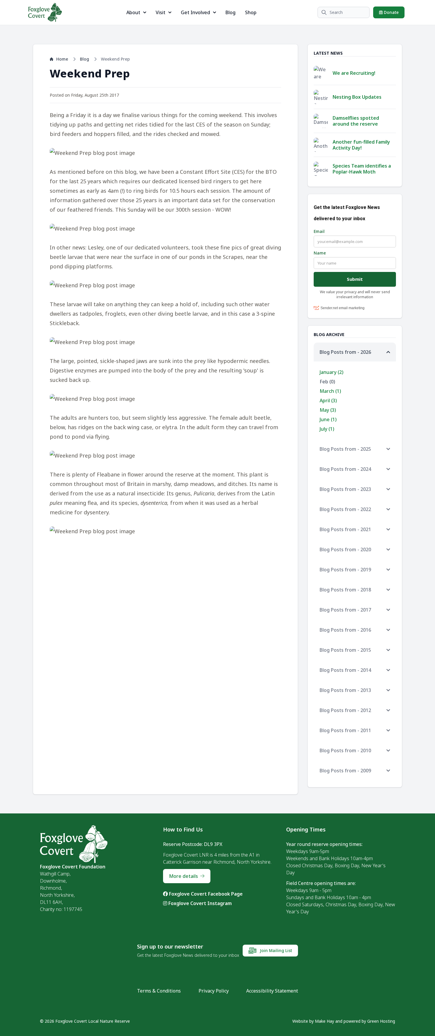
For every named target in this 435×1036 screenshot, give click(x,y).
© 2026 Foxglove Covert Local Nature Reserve (85, 1021)
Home (62, 59)
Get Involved (195, 12)
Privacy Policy (214, 991)
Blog (230, 12)
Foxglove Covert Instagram (199, 903)
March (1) (330, 391)
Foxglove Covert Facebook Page (205, 894)
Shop (251, 12)
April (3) (328, 400)
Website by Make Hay (313, 1021)
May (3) (328, 410)
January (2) (331, 372)
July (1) (327, 429)
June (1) (328, 419)
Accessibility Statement (272, 991)
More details (183, 876)
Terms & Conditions (159, 991)
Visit (160, 12)
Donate (391, 12)
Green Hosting (381, 1021)
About (133, 12)
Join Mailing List (275, 950)
